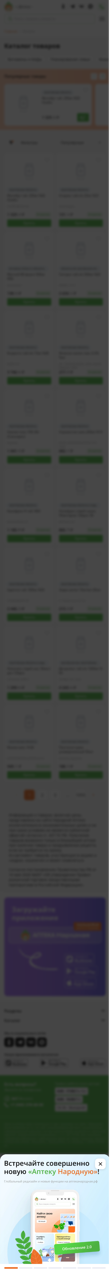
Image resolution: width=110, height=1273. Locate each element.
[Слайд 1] (11, 1268)
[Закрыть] (100, 1164)
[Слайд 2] (26, 1268)
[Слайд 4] (55, 1268)
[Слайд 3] (40, 1268)
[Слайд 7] (99, 1268)
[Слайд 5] (69, 1268)
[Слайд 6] (84, 1268)
